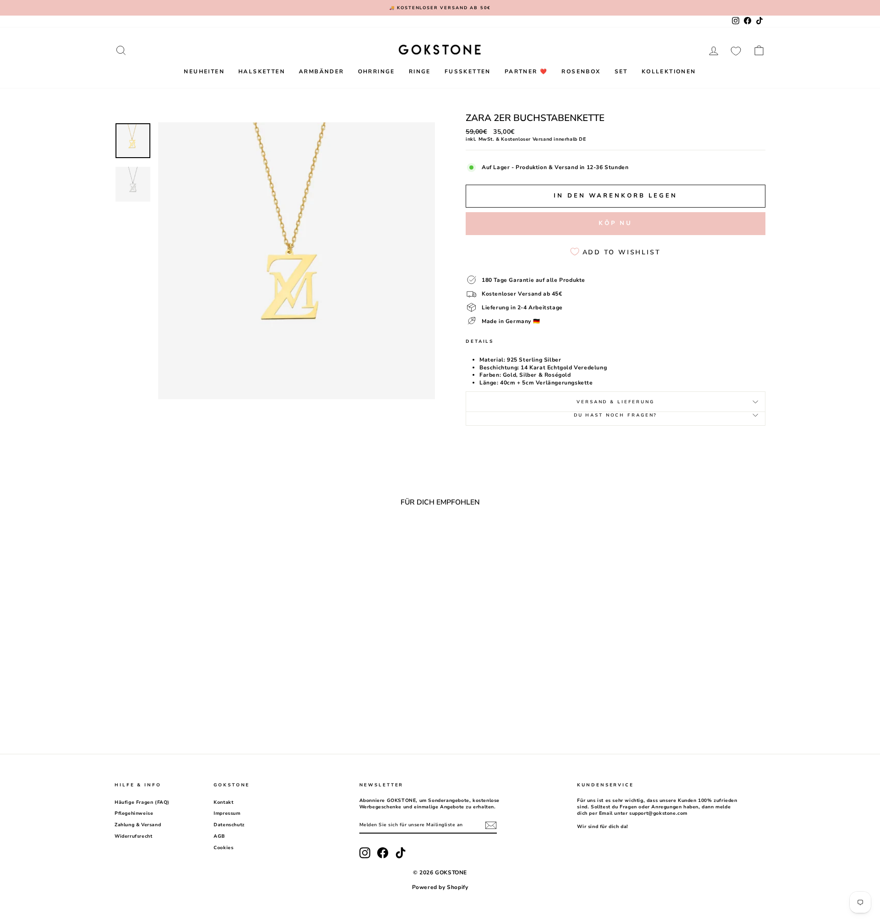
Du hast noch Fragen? (616, 415)
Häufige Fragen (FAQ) (142, 802)
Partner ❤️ (526, 71)
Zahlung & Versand (138, 825)
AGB (219, 836)
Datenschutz (229, 825)
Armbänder (321, 71)
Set (621, 71)
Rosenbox (580, 71)
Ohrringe (376, 71)
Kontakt (223, 802)
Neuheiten (204, 71)
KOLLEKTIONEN (669, 71)
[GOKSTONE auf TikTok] (400, 852)
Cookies (223, 848)
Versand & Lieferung (615, 402)
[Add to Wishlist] (260, 538)
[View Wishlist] (736, 50)
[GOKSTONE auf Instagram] (364, 852)
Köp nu (615, 223)
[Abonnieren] (491, 825)
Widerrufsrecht (133, 836)
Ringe (420, 71)
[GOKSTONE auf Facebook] (382, 852)
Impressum (227, 813)
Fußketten (468, 71)
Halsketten (261, 71)
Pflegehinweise (134, 813)
